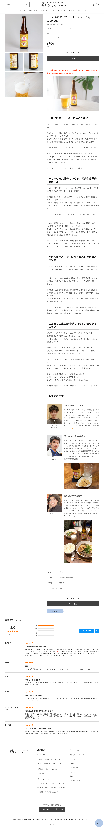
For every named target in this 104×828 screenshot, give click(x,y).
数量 (48, 33)
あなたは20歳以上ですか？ (55, 25)
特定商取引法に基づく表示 (22, 820)
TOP (99, 824)
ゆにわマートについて (77, 755)
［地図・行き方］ (57, 763)
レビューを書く (87, 630)
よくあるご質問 (75, 780)
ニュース (73, 772)
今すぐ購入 (73, 58)
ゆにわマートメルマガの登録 (81, 820)
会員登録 (67, 820)
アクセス (73, 759)
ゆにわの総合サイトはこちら (52, 809)
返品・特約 (36, 820)
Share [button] (56, 611)
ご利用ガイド (74, 763)
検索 (71, 776)
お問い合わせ (58, 820)
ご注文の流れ (74, 767)
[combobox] (17, 4)
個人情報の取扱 (47, 820)
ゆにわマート (54, 824)
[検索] (27, 4)
